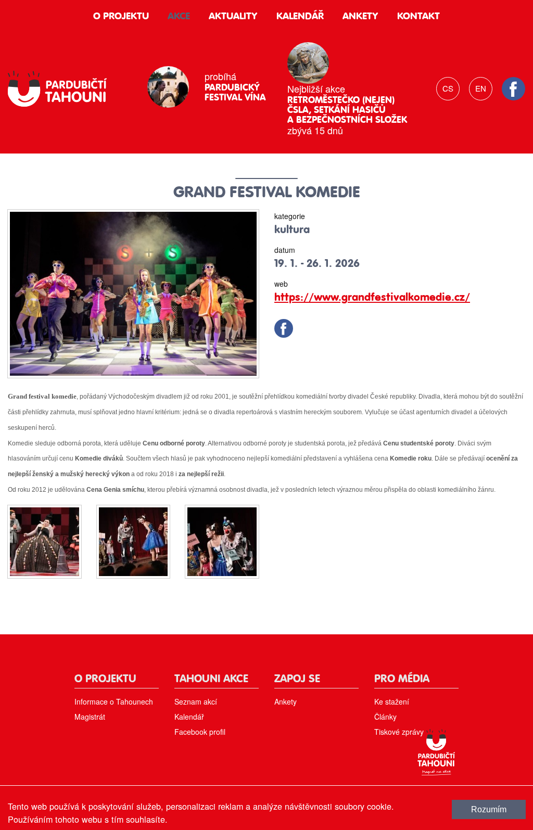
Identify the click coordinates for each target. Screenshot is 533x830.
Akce (179, 16)
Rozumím (488, 809)
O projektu (121, 16)
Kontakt (418, 16)
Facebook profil (199, 731)
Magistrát (89, 716)
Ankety (360, 16)
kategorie (289, 216)
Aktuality (233, 16)
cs (447, 88)
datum (284, 250)
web (281, 283)
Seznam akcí (195, 701)
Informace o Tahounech (113, 701)
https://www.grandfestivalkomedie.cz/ (372, 297)
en (480, 88)
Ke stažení (391, 701)
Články (385, 716)
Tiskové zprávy (399, 731)
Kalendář (300, 16)
